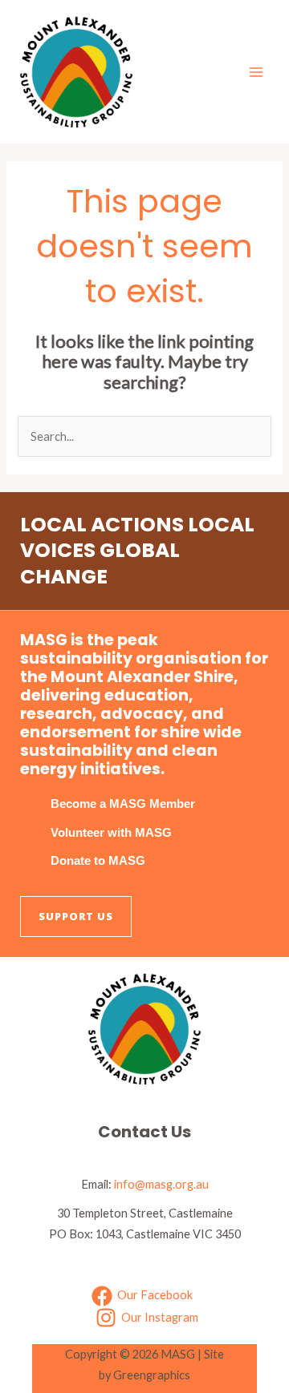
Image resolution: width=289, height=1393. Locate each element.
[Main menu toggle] (256, 72)
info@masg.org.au (161, 1184)
